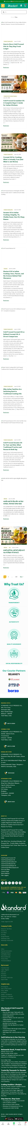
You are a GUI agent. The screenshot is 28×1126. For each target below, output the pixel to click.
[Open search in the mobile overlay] (14, 12)
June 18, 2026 (17, 386)
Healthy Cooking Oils (8, 41)
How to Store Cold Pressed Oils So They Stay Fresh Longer (13, 46)
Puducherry (8, 1065)
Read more (6, 67)
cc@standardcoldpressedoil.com (10, 914)
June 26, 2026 (6, 97)
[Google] (2, 883)
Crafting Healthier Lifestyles (11, 1085)
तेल (9, 547)
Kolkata (16, 1061)
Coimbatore (14, 1065)
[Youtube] (6, 883)
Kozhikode (24, 1063)
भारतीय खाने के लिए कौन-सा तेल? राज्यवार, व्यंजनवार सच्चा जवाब (13, 502)
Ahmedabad (22, 1061)
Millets (2, 1092)
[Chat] (14, 1123)
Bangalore (19, 1041)
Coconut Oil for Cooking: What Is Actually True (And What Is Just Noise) (13, 159)
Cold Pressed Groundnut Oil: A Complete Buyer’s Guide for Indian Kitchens (14, 103)
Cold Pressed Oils (15, 1088)
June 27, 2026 (17, 41)
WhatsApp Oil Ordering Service (10, 1106)
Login (8, 1124)
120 (16, 577)
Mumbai (9, 1061)
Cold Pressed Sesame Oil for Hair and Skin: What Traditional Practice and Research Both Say (12, 446)
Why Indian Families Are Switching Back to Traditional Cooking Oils (12, 391)
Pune (12, 1061)
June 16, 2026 (17, 439)
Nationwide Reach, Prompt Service (13, 1050)
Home (12, 17)
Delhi (4, 1061)
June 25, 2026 (17, 209)
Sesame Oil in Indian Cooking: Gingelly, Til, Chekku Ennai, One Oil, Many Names (13, 215)
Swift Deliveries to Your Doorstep (13, 1037)
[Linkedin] (20, 883)
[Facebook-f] (9, 883)
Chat (14, 1124)
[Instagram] (13, 883)
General (5, 268)
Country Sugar (12, 1090)
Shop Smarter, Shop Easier (10, 1099)
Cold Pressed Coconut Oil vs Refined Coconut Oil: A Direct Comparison (13, 334)
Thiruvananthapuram (15, 1063)
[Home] (3, 1123)
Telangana (10, 1055)
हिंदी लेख (5, 498)
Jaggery (19, 1090)
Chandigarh (7, 1063)
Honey (6, 1090)
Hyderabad (12, 1039)
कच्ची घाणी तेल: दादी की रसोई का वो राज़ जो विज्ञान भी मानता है (14, 551)
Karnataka (6, 1053)
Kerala (11, 1053)
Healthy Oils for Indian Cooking (10, 96)
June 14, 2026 (11, 498)
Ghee (3, 1090)
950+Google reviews (16, 1028)
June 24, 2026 (12, 268)
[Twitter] (16, 883)
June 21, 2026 (17, 329)
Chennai (5, 1039)
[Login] (8, 1123)
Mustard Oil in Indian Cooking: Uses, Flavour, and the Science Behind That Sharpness (13, 274)
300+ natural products (14, 1032)
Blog (16, 17)
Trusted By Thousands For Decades (13, 1070)
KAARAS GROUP (13, 1114)
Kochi (3, 1065)
